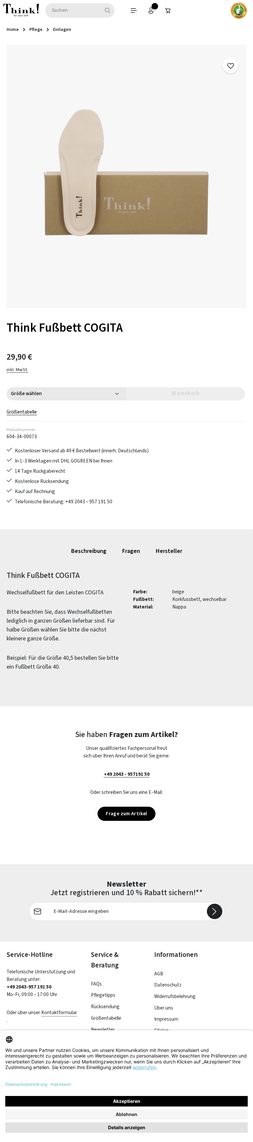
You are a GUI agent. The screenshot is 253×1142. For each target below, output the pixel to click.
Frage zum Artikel (126, 813)
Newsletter (103, 1029)
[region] (126, 176)
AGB (158, 973)
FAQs (96, 983)
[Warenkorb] (168, 10)
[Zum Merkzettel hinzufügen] (230, 65)
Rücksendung (105, 1006)
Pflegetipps (103, 995)
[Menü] (134, 10)
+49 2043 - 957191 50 (127, 774)
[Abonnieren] (214, 911)
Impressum (166, 1019)
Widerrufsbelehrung (175, 996)
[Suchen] (108, 10)
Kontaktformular (59, 1012)
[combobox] (73, 10)
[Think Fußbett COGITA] (126, 176)
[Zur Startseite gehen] (21, 10)
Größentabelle (22, 412)
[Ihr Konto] (151, 10)
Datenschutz (168, 984)
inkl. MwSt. (17, 370)
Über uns (163, 1007)
